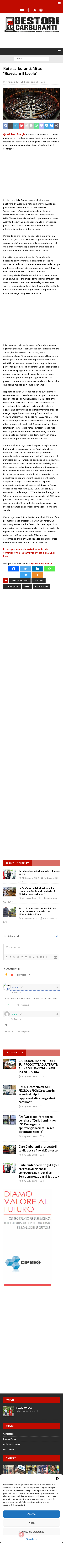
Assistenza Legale (12, 1444)
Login (56, 936)
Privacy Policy (31, 1539)
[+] (45, 957)
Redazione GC (31, 82)
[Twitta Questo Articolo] (11, 126)
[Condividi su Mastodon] (41, 126)
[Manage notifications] (21, 1534)
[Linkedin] (37, 568)
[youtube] (22, 10)
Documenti (8, 1449)
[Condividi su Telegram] (46, 126)
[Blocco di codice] (33, 957)
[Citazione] (30, 957)
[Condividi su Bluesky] (51, 126)
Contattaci (8, 1434)
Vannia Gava (41, 586)
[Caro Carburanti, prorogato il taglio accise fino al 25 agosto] (9, 1149)
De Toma (38, 580)
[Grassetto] (6, 957)
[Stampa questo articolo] (31, 126)
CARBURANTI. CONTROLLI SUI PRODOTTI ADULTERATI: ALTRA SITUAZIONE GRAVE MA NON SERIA (38, 1066)
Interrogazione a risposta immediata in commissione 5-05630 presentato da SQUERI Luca (29, 552)
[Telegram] (25, 575)
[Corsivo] (10, 957)
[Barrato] (18, 957)
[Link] (37, 957)
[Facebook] (28, 10)
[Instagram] (41, 10)
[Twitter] (34, 10)
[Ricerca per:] (31, 58)
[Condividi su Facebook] (5, 126)
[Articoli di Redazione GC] (8, 1414)
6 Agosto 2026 (29, 1076)
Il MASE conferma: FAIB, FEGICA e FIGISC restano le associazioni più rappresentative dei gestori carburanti (37, 1094)
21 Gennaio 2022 (30, 878)
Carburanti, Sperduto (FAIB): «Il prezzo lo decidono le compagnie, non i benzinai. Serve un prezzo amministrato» (39, 1170)
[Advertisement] (33, 39)
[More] (37, 575)
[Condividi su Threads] (56, 126)
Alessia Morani (20, 580)
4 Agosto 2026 (29, 1155)
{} (41, 957)
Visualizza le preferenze (31, 1531)
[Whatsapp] (49, 568)
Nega (31, 1522)
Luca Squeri (12, 586)
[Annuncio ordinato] (22, 957)
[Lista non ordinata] (26, 957)
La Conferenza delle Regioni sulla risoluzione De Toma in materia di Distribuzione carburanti (37, 891)
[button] (58, 1478)
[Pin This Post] (21, 126)
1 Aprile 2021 (12, 82)
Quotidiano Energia (14, 134)
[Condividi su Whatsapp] (36, 126)
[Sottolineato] (14, 957)
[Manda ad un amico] (26, 126)
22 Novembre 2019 (31, 898)
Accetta (31, 1514)
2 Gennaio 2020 (30, 918)
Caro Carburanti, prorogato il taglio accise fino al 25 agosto (38, 1148)
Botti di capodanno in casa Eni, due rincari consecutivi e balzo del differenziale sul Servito (37, 911)
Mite (26, 586)
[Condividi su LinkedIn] (16, 126)
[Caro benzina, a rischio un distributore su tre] (9, 874)
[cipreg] (27, 1284)
